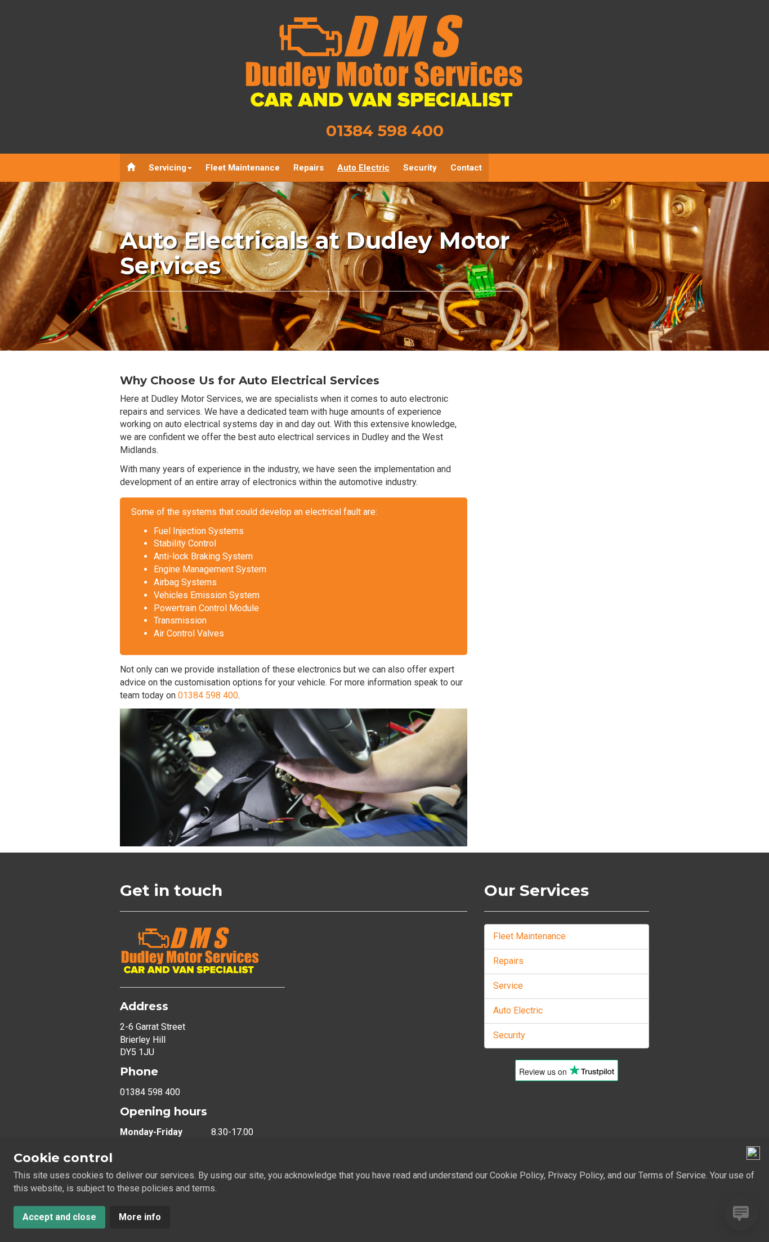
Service (508, 985)
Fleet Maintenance (242, 168)
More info (140, 1217)
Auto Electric (363, 168)
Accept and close (59, 1217)
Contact (466, 168)
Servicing (167, 168)
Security (420, 168)
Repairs (308, 168)
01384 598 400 (385, 130)
